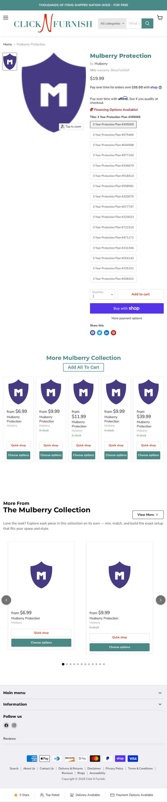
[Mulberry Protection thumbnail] (10, 61)
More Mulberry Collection (83, 358)
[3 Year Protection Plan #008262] (114, 283)
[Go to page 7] (85, 664)
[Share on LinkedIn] (106, 332)
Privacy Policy (114, 769)
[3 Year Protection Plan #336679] (114, 170)
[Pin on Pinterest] (113, 332)
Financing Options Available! (115, 109)
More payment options (127, 318)
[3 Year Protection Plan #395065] (114, 129)
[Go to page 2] (67, 664)
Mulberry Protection (14, 419)
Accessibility (97, 773)
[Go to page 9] (93, 664)
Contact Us (47, 769)
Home (7, 44)
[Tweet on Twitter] (99, 332)
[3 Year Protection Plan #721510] (114, 232)
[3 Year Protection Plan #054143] (114, 263)
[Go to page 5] (78, 664)
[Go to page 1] (63, 664)
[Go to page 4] (74, 664)
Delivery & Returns (70, 769)
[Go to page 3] (71, 664)
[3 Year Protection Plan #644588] (114, 150)
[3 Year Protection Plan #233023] (114, 222)
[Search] (147, 23)
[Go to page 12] (104, 664)
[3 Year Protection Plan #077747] (114, 211)
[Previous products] (6, 600)
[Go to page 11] (100, 664)
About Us (29, 769)
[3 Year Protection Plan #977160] (114, 160)
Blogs (81, 773)
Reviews (9, 738)
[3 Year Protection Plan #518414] (114, 181)
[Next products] (160, 600)
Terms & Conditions (140, 769)
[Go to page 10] (96, 664)
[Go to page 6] (82, 664)
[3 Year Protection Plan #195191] (114, 273)
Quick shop (18, 445)
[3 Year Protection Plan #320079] (114, 201)
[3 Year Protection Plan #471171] (114, 242)
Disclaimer (94, 769)
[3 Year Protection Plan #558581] (114, 191)
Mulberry (101, 63)
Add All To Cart (83, 367)
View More (145, 515)
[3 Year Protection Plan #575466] (114, 139)
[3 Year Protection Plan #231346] (114, 253)
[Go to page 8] (89, 664)
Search (14, 769)
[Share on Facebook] (92, 332)
